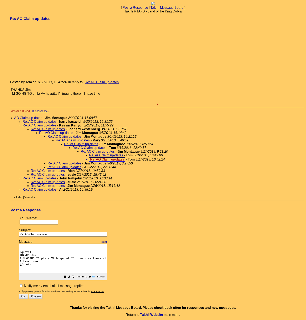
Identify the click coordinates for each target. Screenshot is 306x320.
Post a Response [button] (135, 7)
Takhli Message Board (167, 7)
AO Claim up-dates (28, 118)
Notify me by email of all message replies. (54, 286)
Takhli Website (152, 314)
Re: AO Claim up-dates (102, 82)
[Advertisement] (41, 50)
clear (104, 241)
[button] (65, 277)
